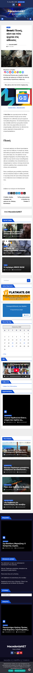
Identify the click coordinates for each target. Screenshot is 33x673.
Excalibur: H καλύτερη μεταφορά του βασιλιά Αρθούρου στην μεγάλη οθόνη (16, 233)
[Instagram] (5, 72)
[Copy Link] (15, 72)
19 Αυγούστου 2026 (10, 472)
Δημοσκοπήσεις (8, 415)
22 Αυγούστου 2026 (11, 422)
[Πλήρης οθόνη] (28, 376)
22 (24, 343)
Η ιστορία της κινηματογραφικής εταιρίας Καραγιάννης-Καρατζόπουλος (15, 250)
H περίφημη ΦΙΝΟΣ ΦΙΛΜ (14, 267)
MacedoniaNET (16, 11)
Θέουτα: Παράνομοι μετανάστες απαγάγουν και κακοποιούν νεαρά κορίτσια (16, 469)
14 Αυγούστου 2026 (10, 489)
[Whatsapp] (20, 72)
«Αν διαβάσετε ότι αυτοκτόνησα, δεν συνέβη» (14, 503)
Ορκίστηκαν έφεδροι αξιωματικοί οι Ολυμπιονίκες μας (16, 628)
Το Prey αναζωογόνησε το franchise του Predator (24, 199)
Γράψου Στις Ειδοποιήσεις (10, 386)
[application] (16, 370)
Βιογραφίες (5, 541)
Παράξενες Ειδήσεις (8, 500)
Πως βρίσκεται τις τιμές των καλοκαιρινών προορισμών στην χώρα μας (15, 420)
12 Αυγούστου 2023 (9, 548)
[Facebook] (23, 72)
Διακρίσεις (5, 625)
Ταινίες (8, 27)
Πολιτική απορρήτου (20, 670)
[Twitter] (7, 72)
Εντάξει (11, 670)
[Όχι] (31, 667)
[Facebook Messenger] (13, 72)
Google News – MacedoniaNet (16, 107)
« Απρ (4, 354)
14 (20, 340)
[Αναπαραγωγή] (5, 376)
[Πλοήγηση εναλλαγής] (15, 19)
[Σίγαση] (26, 376)
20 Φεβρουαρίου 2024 (10, 632)
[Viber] (18, 72)
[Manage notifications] (29, 669)
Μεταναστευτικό (7, 465)
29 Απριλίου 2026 (10, 507)
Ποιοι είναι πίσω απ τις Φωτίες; (16, 487)
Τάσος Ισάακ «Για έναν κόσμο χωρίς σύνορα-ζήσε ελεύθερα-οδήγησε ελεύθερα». (14, 545)
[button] (28, 19)
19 (12, 343)
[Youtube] (10, 72)
